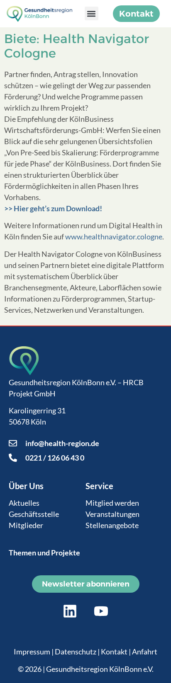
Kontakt (114, 651)
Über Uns (26, 486)
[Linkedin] (70, 611)
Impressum (32, 651)
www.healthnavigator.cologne (113, 236)
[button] (91, 13)
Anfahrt (144, 651)
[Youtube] (101, 611)
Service (99, 486)
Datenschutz (75, 651)
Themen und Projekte (44, 552)
